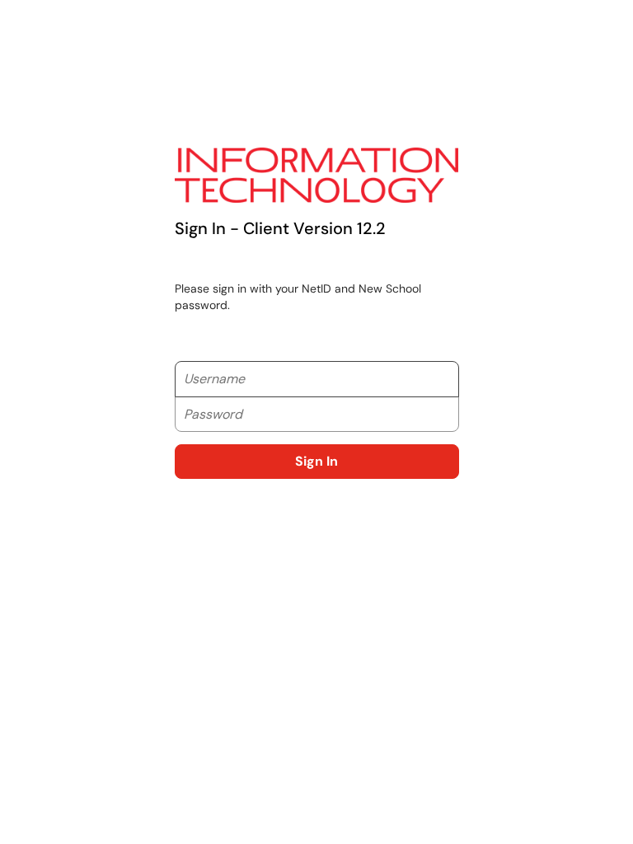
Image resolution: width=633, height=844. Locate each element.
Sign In (316, 461)
